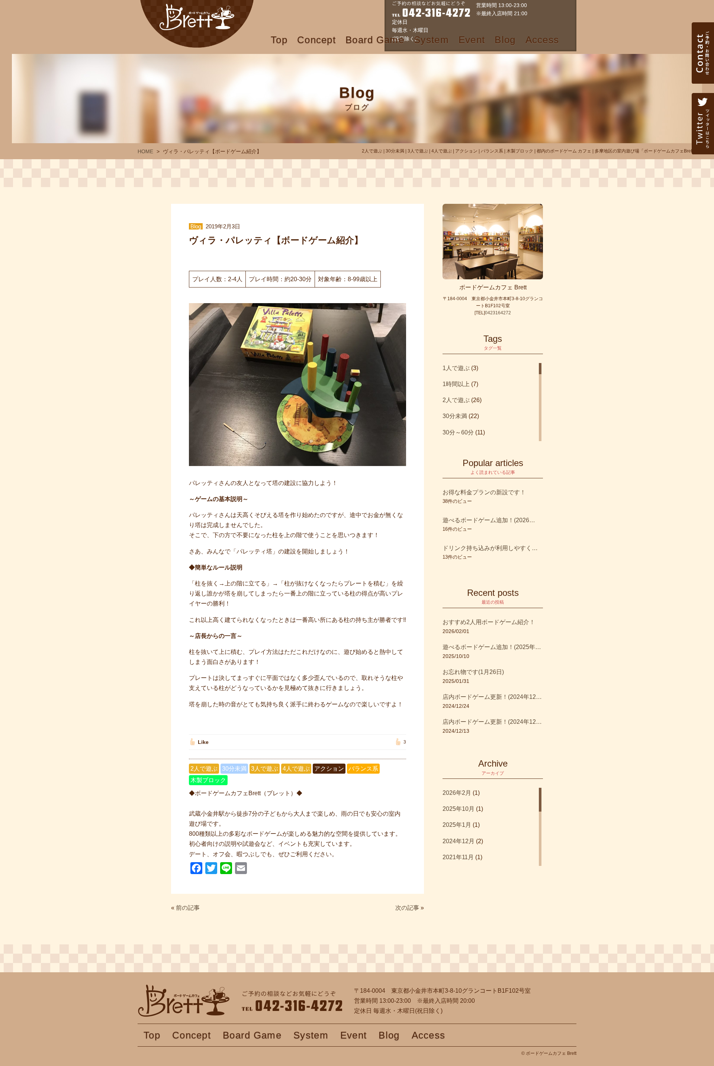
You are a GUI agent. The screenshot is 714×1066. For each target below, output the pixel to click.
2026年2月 (457, 793)
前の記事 (188, 908)
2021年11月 (458, 857)
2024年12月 (459, 841)
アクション (329, 768)
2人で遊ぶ (204, 768)
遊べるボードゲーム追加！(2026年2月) (489, 520)
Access (542, 39)
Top (279, 39)
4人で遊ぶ (296, 768)
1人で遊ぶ (456, 368)
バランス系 (363, 768)
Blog (505, 39)
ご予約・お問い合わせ (703, 68)
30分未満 (234, 768)
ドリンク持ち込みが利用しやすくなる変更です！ (493, 548)
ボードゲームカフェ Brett (197, 24)
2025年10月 (459, 809)
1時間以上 (456, 384)
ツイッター (703, 139)
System (431, 39)
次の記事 (407, 908)
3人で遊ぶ (264, 768)
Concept (316, 39)
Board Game (374, 39)
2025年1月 (457, 825)
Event (472, 39)
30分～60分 (458, 432)
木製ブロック (208, 780)
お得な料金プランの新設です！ (484, 492)
